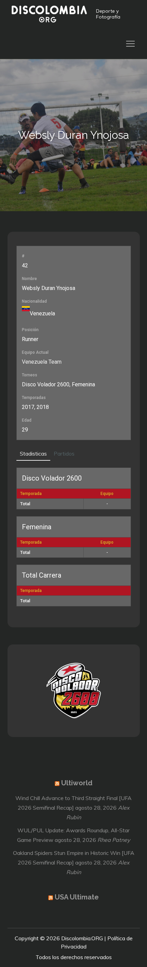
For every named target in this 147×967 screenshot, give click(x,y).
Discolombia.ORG (82, 938)
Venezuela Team (42, 362)
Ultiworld (76, 783)
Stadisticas (33, 453)
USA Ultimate (77, 897)
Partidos (64, 453)
